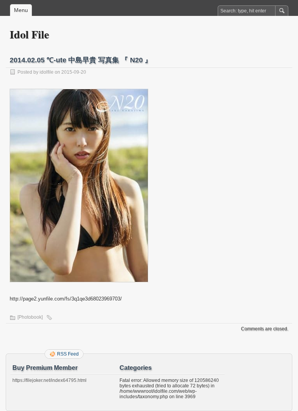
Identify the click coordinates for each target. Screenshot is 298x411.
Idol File (29, 34)
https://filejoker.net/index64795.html (49, 380)
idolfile (47, 72)
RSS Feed (68, 354)
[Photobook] (30, 317)
